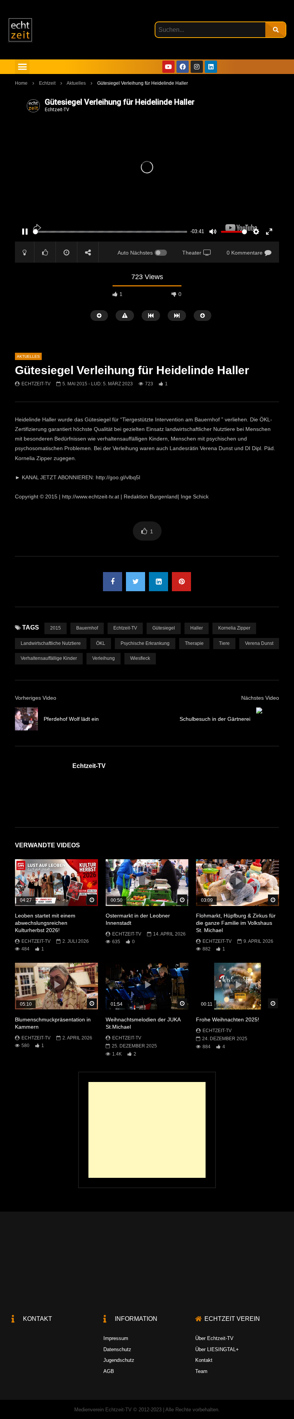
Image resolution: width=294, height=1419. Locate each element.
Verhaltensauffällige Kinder (49, 658)
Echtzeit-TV (36, 383)
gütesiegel (163, 628)
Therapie (194, 643)
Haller (196, 628)
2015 (55, 628)
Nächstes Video (260, 698)
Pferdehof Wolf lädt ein (71, 719)
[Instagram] (197, 67)
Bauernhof (87, 628)
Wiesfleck (140, 658)
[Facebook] (182, 67)
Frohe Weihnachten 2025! (227, 1019)
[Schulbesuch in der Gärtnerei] (267, 718)
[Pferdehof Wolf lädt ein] (26, 718)
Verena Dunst (259, 643)
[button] (22, 66)
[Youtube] (168, 67)
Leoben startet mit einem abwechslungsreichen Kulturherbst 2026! (45, 923)
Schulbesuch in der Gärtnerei (215, 719)
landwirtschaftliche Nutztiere (51, 643)
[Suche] (275, 29)
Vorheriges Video (35, 698)
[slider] (110, 231)
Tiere (224, 643)
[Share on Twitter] (135, 581)
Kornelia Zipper (234, 628)
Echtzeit (47, 83)
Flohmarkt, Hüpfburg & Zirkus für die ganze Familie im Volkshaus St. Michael (236, 923)
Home (21, 83)
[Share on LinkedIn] (158, 581)
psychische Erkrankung (145, 643)
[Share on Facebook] (112, 581)
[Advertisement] (147, 1130)
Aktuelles (76, 83)
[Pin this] (181, 581)
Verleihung (103, 658)
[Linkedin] (211, 67)
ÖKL (100, 643)
